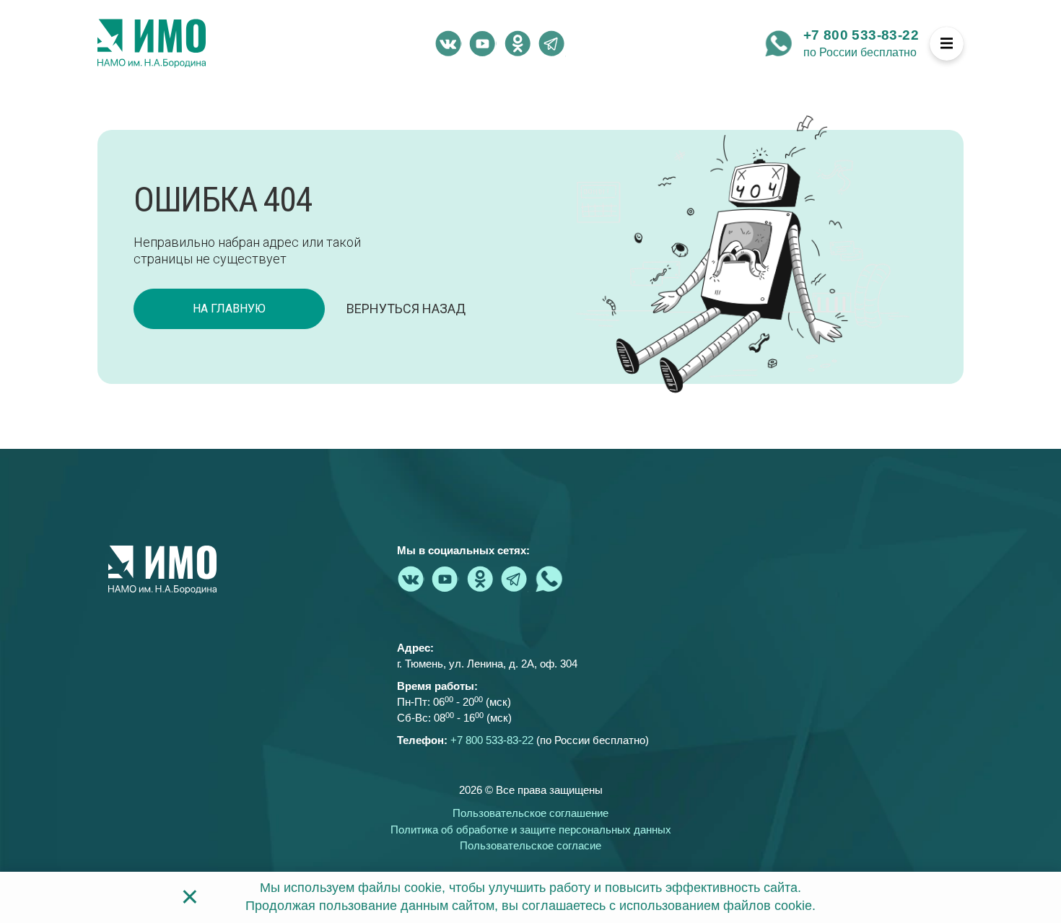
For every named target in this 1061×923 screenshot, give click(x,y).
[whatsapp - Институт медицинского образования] (779, 43)
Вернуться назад (406, 308)
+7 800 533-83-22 (861, 35)
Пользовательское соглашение (530, 813)
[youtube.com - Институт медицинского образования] (483, 43)
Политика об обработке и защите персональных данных (530, 829)
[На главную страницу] (151, 43)
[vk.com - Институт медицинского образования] (448, 43)
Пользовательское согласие (530, 845)
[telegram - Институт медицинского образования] (552, 43)
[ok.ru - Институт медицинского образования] (517, 43)
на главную (229, 308)
